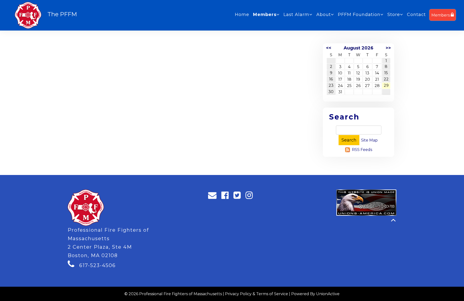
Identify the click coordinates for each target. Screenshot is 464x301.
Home (242, 14)
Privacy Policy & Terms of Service (256, 294)
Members (441, 15)
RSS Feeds (362, 149)
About (323, 14)
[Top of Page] (393, 220)
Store (393, 14)
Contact (416, 14)
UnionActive (328, 294)
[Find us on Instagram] (251, 196)
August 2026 (358, 48)
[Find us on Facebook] (226, 196)
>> (388, 48)
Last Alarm (296, 14)
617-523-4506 (97, 265)
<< (328, 48)
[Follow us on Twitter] (238, 196)
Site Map (369, 140)
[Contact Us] (214, 196)
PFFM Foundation (359, 14)
